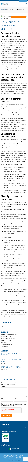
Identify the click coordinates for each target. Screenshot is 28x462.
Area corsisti (23, 0)
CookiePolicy (17, 460)
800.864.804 (15, 449)
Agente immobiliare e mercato (8, 334)
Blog (5, 9)
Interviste (3, 342)
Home (2, 9)
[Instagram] (9, 445)
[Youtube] (6, 445)
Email (15, 398)
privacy (14, 431)
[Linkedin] (3, 445)
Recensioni (4, 346)
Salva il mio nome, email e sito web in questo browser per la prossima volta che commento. (13, 405)
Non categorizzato (5, 344)
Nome (2, 398)
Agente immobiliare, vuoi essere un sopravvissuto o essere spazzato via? (11, 366)
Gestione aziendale (6, 340)
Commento (3, 386)
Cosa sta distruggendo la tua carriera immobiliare (11, 354)
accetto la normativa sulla (9, 431)
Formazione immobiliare (19, 17)
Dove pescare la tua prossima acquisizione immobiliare (12, 360)
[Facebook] (1, 445)
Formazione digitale (6, 336)
